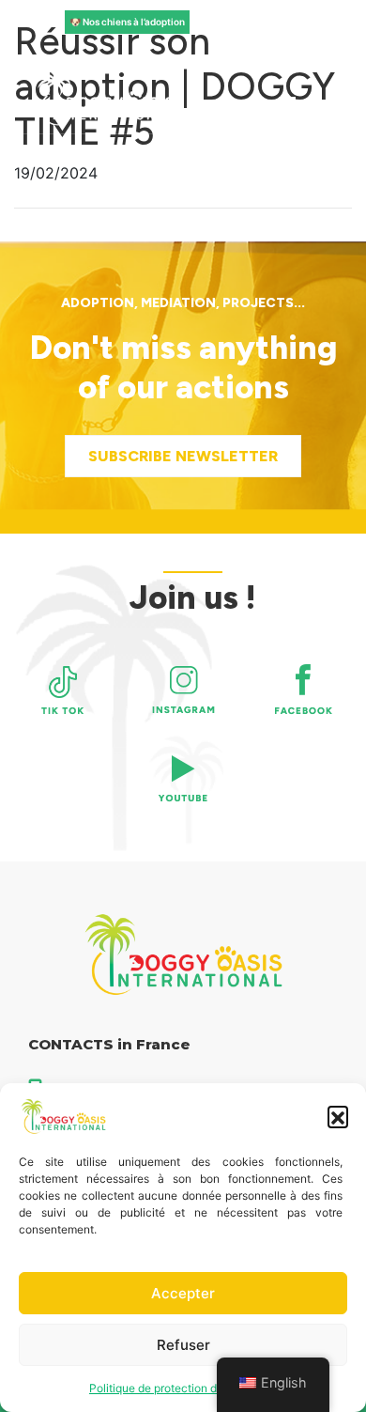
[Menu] (287, 105)
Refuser (183, 1345)
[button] (337, 1116)
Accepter (183, 1293)
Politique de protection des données (183, 1388)
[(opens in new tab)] (62, 689)
